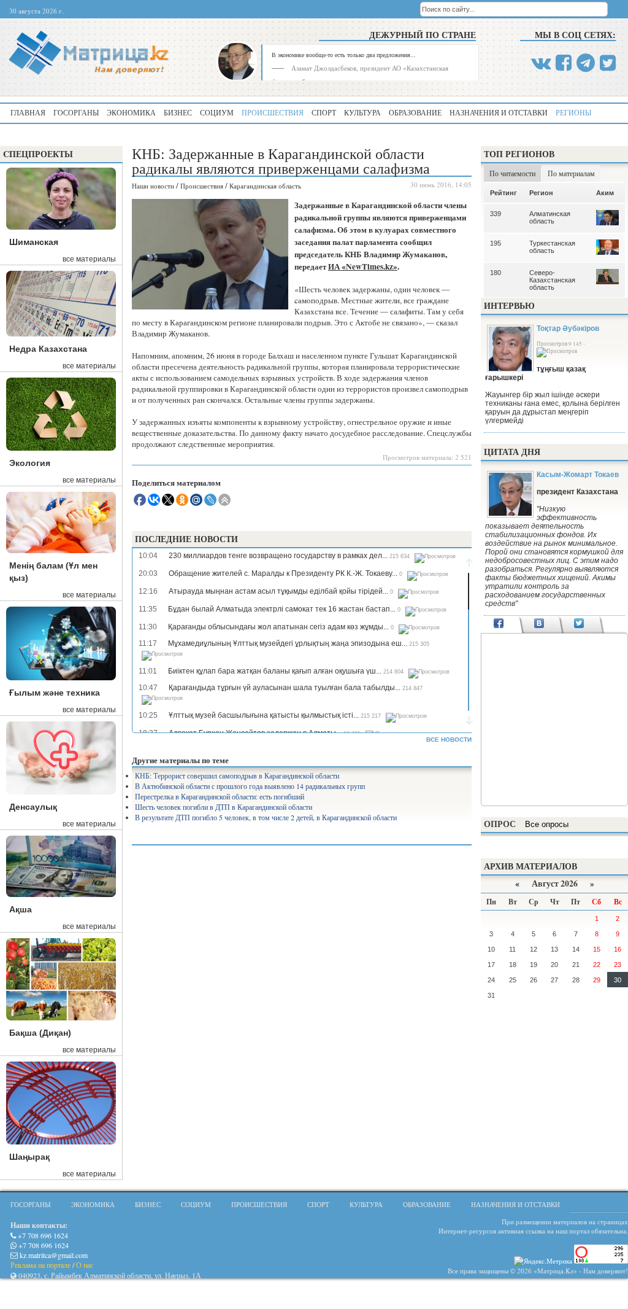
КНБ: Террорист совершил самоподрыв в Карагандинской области (237, 775)
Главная (27, 112)
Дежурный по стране (422, 34)
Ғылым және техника (54, 692)
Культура (362, 112)
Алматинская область (549, 217)
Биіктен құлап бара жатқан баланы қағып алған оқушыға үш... (274, 671)
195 (495, 243)
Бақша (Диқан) (40, 1033)
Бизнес (178, 112)
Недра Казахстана (48, 349)
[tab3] (579, 624)
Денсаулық (33, 807)
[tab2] (539, 624)
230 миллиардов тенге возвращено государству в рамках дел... (278, 555)
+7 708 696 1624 (42, 1235)
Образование (415, 112)
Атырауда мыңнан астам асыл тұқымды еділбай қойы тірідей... (278, 591)
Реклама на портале (40, 1265)
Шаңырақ (29, 1157)
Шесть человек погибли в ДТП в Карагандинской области (223, 807)
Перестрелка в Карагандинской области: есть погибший (219, 796)
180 (495, 272)
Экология (29, 463)
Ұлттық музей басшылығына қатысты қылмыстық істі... (264, 715)
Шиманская (33, 242)
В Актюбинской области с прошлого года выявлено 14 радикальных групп (250, 786)
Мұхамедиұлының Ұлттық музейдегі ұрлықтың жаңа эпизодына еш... (287, 643)
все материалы (89, 259)
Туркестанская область (552, 246)
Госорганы (76, 112)
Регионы (573, 112)
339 (495, 213)
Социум (217, 112)
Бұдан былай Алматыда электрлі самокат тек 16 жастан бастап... (282, 609)
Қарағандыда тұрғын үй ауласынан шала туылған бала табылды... (284, 687)
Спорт (324, 112)
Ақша (20, 909)
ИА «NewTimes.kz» (362, 266)
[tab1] (499, 624)
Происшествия (273, 112)
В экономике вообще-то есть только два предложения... (344, 54)
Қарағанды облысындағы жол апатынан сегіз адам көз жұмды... (278, 627)
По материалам (571, 173)
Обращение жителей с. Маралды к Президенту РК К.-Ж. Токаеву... (283, 573)
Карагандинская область (265, 185)
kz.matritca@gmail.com (53, 1255)
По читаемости (512, 173)
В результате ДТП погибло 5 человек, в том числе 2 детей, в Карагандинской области (266, 817)
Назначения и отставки (499, 112)
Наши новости (153, 185)
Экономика (131, 112)
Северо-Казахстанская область (552, 280)
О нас (84, 1265)
